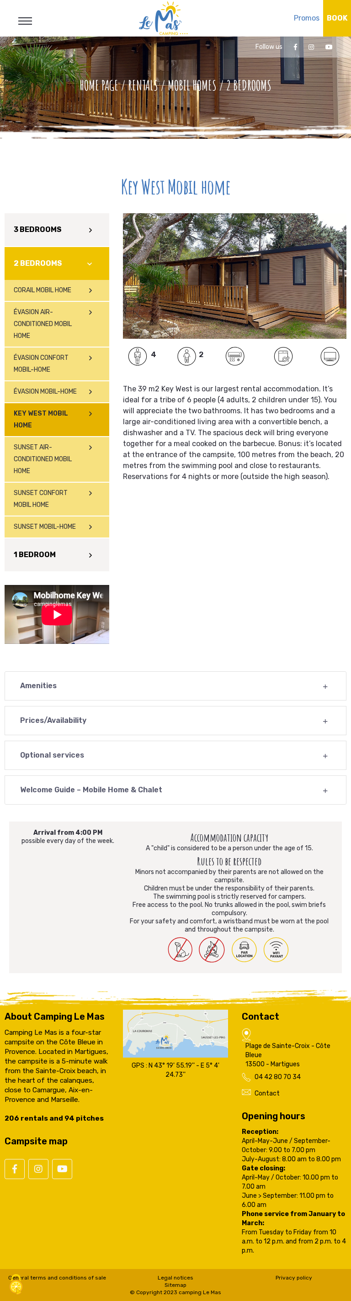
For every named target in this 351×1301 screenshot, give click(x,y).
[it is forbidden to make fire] (213, 950)
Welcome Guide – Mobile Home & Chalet (91, 789)
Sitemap (175, 1285)
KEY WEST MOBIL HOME (41, 419)
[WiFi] (277, 949)
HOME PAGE (99, 85)
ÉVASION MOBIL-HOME (45, 391)
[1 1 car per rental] (245, 949)
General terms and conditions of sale (57, 1278)
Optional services (52, 755)
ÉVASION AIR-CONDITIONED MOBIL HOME (43, 324)
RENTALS (143, 85)
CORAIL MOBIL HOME (42, 290)
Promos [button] (306, 18)
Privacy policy (294, 1278)
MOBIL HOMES (192, 85)
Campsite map (36, 1141)
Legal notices (175, 1278)
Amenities (38, 685)
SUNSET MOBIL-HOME (45, 527)
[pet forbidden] (181, 949)
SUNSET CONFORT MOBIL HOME (41, 499)
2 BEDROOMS (38, 263)
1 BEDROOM (35, 554)
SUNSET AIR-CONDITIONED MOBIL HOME (43, 459)
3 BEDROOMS (38, 229)
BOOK (337, 18)
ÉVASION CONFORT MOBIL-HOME (41, 364)
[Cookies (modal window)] (16, 1285)
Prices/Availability (53, 720)
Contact (267, 1093)
